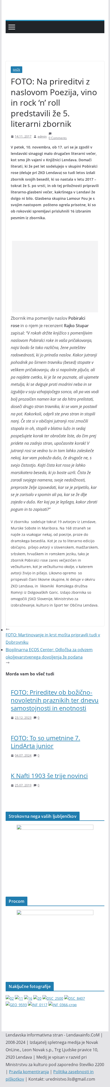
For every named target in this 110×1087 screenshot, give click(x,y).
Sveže (16, 69)
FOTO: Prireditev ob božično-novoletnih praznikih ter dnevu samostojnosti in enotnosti (54, 700)
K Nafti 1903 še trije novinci (49, 775)
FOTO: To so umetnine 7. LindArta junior (45, 742)
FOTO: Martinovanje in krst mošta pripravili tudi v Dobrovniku (53, 638)
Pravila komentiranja (29, 1071)
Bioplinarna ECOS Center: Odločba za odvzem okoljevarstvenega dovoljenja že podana (49, 653)
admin (42, 136)
